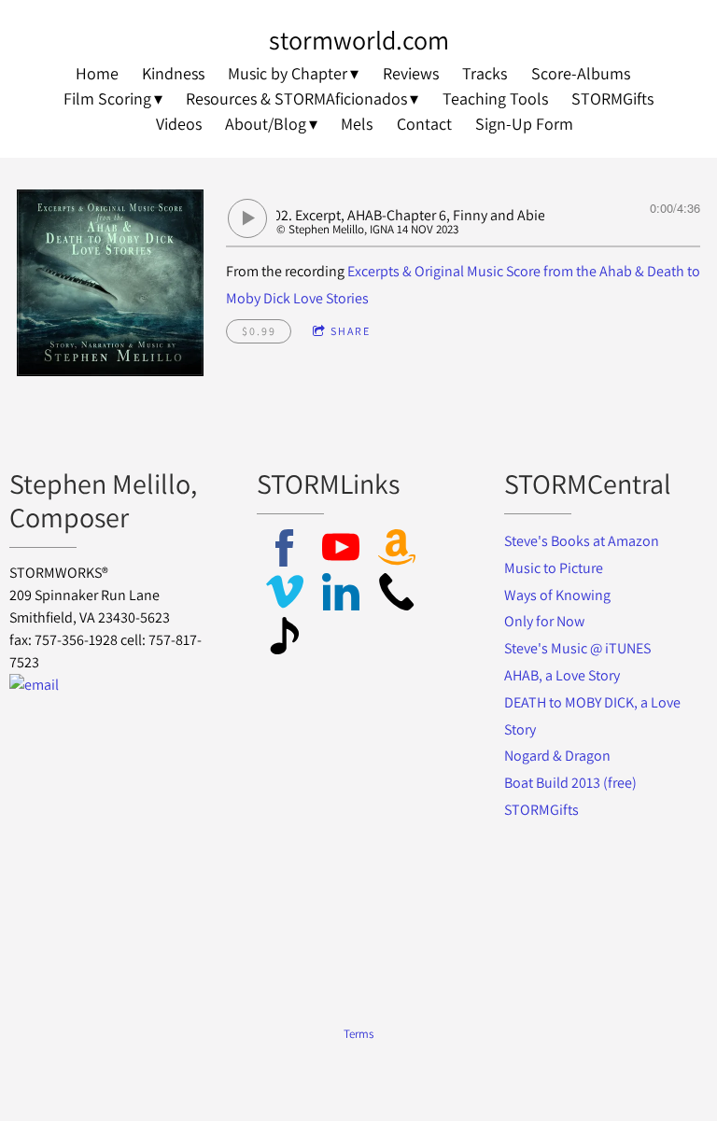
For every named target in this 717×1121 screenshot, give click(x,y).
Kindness (173, 73)
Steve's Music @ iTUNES (577, 648)
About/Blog (265, 123)
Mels (357, 123)
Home (97, 73)
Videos (179, 123)
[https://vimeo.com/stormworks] (284, 595)
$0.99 (259, 331)
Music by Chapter (287, 73)
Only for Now (544, 621)
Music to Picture (553, 568)
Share (350, 331)
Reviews (411, 73)
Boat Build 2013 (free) (570, 782)
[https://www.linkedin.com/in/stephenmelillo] (340, 595)
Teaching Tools (495, 98)
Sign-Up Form (524, 123)
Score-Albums (580, 73)
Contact (424, 123)
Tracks (484, 73)
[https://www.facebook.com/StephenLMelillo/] (284, 551)
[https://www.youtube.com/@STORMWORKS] (340, 551)
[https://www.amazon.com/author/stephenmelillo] (396, 551)
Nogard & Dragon (558, 755)
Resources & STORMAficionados (296, 98)
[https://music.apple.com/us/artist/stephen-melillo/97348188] (284, 639)
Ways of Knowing (558, 595)
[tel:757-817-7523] (396, 595)
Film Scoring (107, 98)
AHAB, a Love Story (562, 675)
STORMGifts (612, 98)
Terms (358, 1033)
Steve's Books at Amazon (581, 541)
